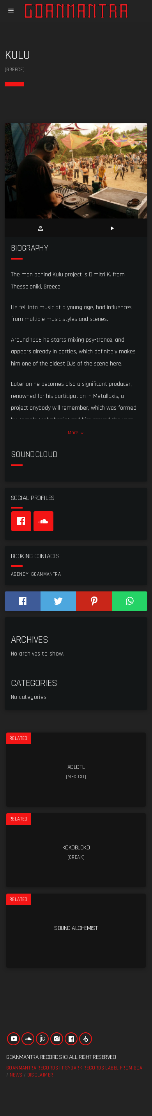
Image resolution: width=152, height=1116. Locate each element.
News (16, 1075)
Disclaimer (40, 1075)
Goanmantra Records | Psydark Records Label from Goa (74, 1068)
